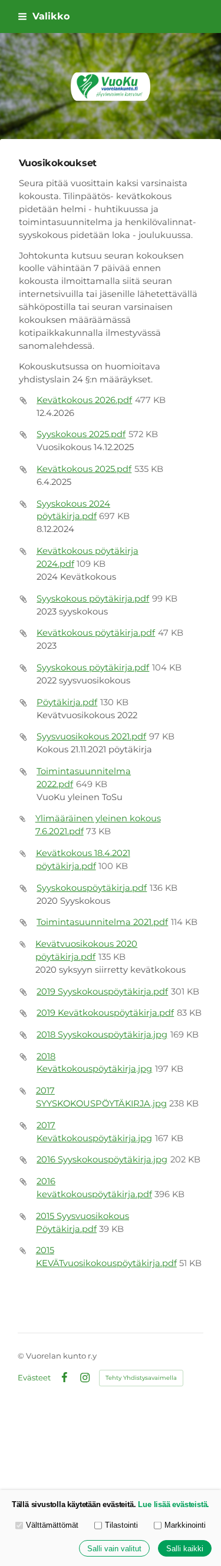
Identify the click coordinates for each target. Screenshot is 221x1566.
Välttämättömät (52, 1525)
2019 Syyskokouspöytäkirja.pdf (102, 991)
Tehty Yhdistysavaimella (141, 1378)
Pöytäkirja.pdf (67, 702)
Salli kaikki (184, 1548)
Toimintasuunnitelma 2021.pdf (102, 922)
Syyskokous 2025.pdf (81, 434)
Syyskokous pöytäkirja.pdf (93, 598)
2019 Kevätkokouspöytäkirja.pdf (105, 1012)
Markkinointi (185, 1525)
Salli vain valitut (114, 1548)
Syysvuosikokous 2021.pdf (91, 736)
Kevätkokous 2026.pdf (84, 400)
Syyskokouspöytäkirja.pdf (92, 888)
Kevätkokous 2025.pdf (84, 469)
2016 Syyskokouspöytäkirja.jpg (102, 1159)
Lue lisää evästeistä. (173, 1504)
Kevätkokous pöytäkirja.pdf (96, 632)
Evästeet (34, 1378)
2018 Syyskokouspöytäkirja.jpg (102, 1034)
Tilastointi (121, 1525)
